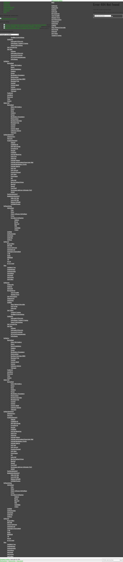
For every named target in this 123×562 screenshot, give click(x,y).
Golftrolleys (10, 279)
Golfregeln (54, 12)
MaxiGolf (13, 184)
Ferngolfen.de (14, 148)
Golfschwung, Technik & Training (19, 43)
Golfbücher (10, 39)
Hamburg (13, 71)
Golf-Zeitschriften (12, 47)
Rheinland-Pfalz (15, 81)
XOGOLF (13, 192)
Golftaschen (10, 277)
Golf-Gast (13, 168)
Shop (5, 12)
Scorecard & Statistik (16, 55)
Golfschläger (10, 208)
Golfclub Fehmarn (15, 160)
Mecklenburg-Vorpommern (17, 75)
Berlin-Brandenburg (16, 69)
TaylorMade (17, 228)
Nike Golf (16, 224)
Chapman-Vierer (56, 18)
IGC (12, 178)
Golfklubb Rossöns (15, 204)
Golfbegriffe (55, 8)
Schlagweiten (55, 22)
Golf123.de (14, 156)
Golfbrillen (10, 238)
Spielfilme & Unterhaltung (17, 37)
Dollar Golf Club (15, 198)
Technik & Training (56, 35)
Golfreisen (7, 11)
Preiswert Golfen (5, 559)
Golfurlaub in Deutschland (14, 252)
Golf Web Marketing (16, 154)
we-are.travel (10, 263)
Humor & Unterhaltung (17, 45)
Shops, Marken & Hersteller (59, 27)
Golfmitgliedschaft (9, 7)
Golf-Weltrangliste (56, 20)
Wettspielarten (56, 14)
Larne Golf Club (15, 200)
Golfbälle (9, 232)
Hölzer (12, 212)
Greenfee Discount (16, 172)
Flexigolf (13, 150)
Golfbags (9, 240)
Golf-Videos (55, 33)
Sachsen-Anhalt (15, 85)
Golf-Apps (9, 49)
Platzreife (10, 139)
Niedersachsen (14, 77)
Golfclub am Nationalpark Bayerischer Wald (22, 162)
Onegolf (13, 186)
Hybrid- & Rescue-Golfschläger (19, 214)
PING (15, 226)
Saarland (13, 83)
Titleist (16, 230)
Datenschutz (11, 561)
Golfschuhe (10, 236)
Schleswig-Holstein (16, 89)
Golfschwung (14, 59)
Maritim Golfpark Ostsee (17, 182)
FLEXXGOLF (13, 152)
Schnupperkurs (11, 137)
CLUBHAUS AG (14, 144)
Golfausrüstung (8, 9)
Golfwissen (7, 2)
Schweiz (9, 101)
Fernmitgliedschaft (12, 141)
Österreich (10, 97)
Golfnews (13, 51)
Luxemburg (10, 95)
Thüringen (13, 91)
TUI (8, 259)
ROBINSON (10, 258)
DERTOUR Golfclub (15, 146)
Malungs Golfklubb (15, 202)
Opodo (8, 256)
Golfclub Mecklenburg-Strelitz (19, 164)
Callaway (16, 220)
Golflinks (54, 26)
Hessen (13, 73)
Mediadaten (3, 561)
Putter (12, 216)
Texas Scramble (56, 16)
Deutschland (10, 63)
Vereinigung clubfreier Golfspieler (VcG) (21, 190)
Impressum (20, 561)
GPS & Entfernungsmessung (18, 57)
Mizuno (16, 222)
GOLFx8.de (13, 158)
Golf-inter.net (14, 170)
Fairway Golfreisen (12, 248)
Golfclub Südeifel (15, 166)
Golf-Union (13, 174)
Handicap (54, 10)
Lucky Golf (13, 180)
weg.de (9, 261)
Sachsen (13, 87)
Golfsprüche (55, 24)
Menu (53, 2)
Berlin (12, 111)
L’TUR (8, 254)
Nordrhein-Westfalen (16, 121)
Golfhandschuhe (11, 234)
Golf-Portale (55, 29)
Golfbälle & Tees (11, 267)
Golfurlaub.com (11, 250)
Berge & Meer (10, 244)
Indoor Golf (7, 5)
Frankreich (10, 93)
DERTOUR (9, 246)
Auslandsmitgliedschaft (13, 196)
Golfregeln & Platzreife (17, 41)
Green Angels (14, 176)
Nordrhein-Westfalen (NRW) (18, 79)
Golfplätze (7, 4)
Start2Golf (14, 188)
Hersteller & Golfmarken (17, 218)
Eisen (12, 210)
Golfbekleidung (11, 269)
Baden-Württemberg (16, 65)
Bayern (12, 67)
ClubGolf (13, 142)
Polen (8, 99)
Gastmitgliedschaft (12, 194)
